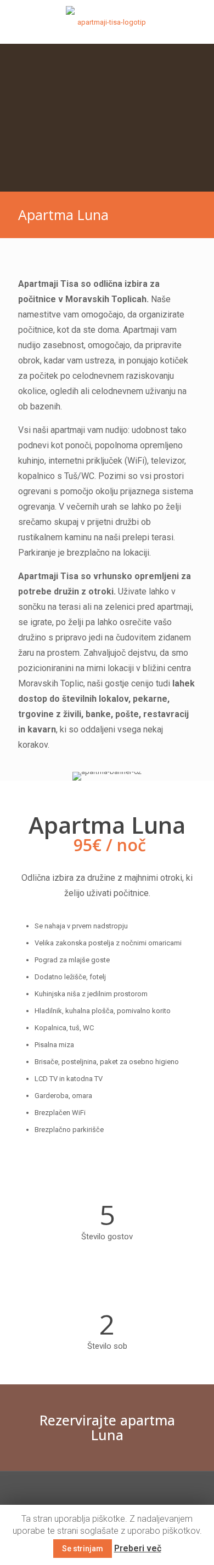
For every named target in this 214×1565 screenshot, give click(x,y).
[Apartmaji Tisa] (107, 21)
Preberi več (137, 1548)
